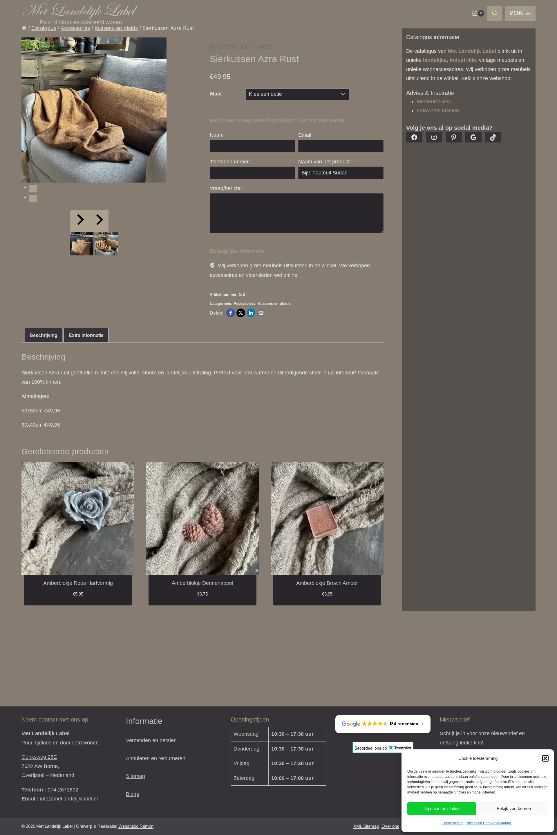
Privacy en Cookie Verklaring (488, 823)
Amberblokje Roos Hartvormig (78, 583)
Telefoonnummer (229, 162)
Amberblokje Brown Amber (327, 583)
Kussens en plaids (241, 47)
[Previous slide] (79, 221)
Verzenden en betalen (151, 740)
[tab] (33, 188)
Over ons (390, 826)
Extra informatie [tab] (86, 335)
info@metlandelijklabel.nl (69, 799)
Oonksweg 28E (39, 757)
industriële (463, 60)
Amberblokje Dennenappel (202, 583)
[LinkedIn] (251, 313)
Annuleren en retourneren (155, 758)
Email (306, 135)
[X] (240, 313)
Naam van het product (325, 162)
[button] (545, 758)
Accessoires (244, 304)
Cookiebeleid (452, 823)
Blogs (132, 794)
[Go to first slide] (98, 221)
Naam (218, 135)
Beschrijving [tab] (43, 335)
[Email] (261, 313)
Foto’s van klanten (438, 110)
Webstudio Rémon (135, 826)
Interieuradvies (434, 101)
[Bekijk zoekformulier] (494, 13)
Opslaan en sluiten (442, 808)
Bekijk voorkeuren (514, 808)
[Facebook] (230, 313)
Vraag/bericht (227, 188)
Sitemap (135, 776)
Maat (216, 94)
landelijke (435, 60)
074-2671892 (63, 790)
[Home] (24, 28)
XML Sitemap (366, 826)
